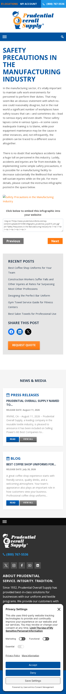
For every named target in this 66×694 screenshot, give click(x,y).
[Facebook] (22, 565)
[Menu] (4, 521)
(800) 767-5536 (55, 3)
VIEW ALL (28, 439)
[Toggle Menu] (4, 37)
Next (55, 241)
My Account (28, 3)
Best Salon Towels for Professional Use (32, 313)
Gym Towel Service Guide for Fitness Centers (30, 304)
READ (12, 439)
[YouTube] (30, 565)
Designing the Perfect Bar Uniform (29, 295)
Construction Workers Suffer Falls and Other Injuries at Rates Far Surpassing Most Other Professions (31, 284)
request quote (24, 345)
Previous (13, 241)
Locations (10, 3)
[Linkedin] (37, 565)
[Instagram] (14, 565)
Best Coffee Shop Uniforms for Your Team (30, 270)
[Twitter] (6, 565)
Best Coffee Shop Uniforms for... (31, 464)
